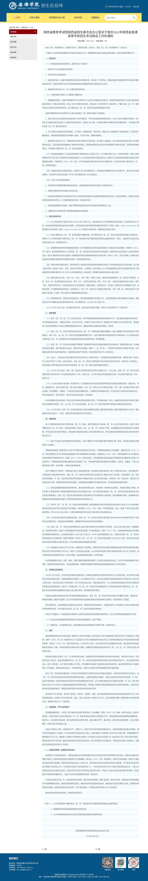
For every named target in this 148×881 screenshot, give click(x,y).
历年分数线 (35, 17)
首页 (18, 17)
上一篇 (44, 849)
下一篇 (97, 849)
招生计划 (13, 47)
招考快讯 (13, 57)
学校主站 (136, 6)
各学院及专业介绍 (57, 17)
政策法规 (25, 27)
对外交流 (78, 17)
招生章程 (13, 42)
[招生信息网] (35, 5)
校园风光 (95, 17)
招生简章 (13, 52)
